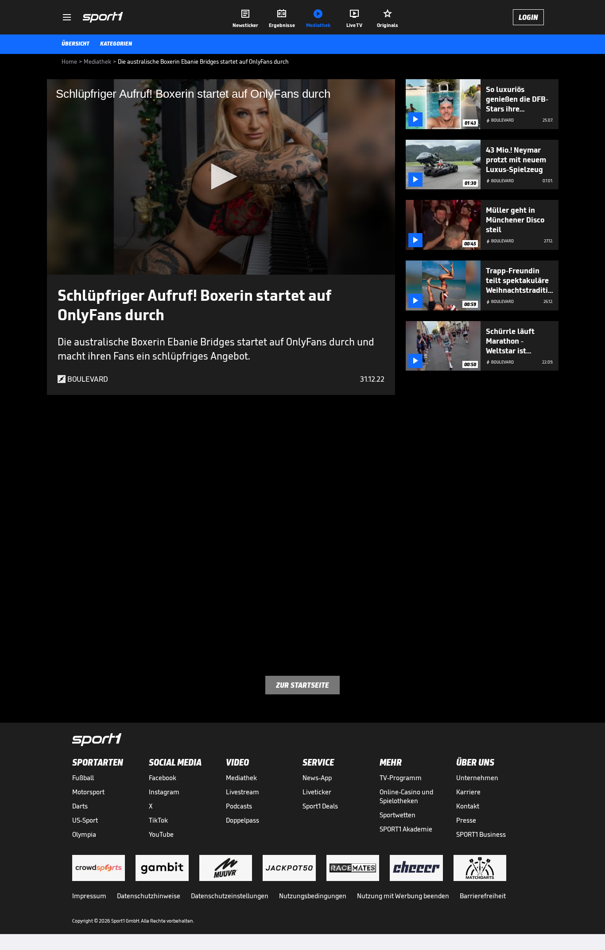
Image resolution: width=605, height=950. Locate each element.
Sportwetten (397, 815)
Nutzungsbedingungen (312, 896)
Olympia (84, 834)
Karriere (468, 792)
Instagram (164, 792)
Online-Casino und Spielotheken (406, 796)
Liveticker (316, 792)
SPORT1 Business (481, 834)
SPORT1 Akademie (406, 829)
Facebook (162, 778)
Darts (80, 806)
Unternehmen (477, 778)
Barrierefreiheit (483, 896)
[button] (221, 176)
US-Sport (85, 820)
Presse (466, 820)
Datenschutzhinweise (148, 896)
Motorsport (88, 792)
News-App (317, 778)
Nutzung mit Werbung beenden (403, 896)
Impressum (89, 896)
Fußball (83, 778)
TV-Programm (401, 778)
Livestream (242, 792)
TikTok (158, 820)
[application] (221, 177)
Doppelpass (242, 820)
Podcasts (239, 806)
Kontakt (467, 806)
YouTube (161, 834)
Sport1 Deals (320, 806)
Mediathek (241, 778)
